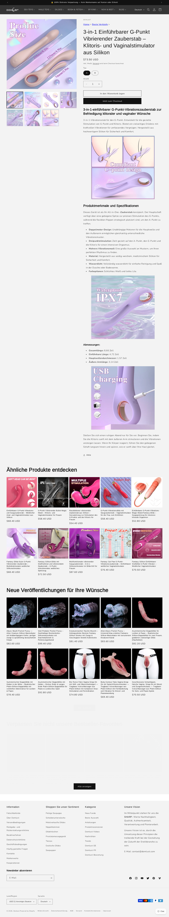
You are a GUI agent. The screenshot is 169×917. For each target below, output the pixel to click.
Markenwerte (12, 858)
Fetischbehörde (13, 813)
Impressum (107, 911)
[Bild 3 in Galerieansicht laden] (32, 100)
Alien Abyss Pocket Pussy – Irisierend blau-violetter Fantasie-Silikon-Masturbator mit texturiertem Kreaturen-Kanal (116, 634)
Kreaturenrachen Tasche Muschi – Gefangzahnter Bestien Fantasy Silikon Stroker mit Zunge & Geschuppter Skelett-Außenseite (83, 634)
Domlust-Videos (92, 831)
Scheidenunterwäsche (55, 817)
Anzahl (86, 79)
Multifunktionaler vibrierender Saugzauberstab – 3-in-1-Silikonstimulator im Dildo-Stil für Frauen (83, 565)
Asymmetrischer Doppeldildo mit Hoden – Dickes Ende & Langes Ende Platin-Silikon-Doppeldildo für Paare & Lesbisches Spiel (52, 685)
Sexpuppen (51, 850)
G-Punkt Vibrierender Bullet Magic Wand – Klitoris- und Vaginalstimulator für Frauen (52, 513)
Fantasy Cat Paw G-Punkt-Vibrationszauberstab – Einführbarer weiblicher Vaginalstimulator (116, 564)
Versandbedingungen (16, 822)
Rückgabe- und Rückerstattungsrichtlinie (18, 829)
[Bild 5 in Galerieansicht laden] (68, 100)
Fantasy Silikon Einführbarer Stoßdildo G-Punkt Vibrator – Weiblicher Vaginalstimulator (144, 564)
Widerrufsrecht (43, 911)
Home (86, 24)
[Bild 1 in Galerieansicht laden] (15, 100)
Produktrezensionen (94, 827)
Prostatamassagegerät (56, 836)
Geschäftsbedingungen (17, 844)
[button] (148, 10)
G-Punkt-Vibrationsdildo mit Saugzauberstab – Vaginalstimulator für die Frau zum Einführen (116, 513)
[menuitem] (29, 9)
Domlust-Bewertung (94, 855)
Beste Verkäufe (100, 24)
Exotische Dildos (53, 845)
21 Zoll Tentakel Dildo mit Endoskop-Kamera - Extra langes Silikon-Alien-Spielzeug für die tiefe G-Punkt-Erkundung (25, 777)
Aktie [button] (88, 455)
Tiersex (49, 841)
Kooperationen (13, 863)
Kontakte (11, 853)
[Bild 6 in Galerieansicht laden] (15, 118)
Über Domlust (13, 817)
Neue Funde (90, 813)
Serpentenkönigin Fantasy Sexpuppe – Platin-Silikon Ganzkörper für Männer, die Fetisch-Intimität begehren (63, 777)
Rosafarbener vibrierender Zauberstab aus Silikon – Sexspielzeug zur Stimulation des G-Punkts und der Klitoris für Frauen (83, 515)
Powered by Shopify (27, 911)
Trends (88, 841)
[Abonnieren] (51, 878)
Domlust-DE (90, 845)
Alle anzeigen (84, 707)
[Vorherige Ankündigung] (7, 2)
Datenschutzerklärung (59, 911)
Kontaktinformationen (92, 911)
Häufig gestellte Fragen (17, 849)
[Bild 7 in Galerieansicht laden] (32, 118)
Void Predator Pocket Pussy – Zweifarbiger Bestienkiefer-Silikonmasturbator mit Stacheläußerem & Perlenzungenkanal (50, 635)
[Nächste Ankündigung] (161, 2)
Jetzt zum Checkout (112, 101)
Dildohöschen (52, 831)
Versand (96, 63)
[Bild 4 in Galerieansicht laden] (50, 100)
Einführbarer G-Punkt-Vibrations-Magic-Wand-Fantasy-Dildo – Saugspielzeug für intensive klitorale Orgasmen (145, 514)
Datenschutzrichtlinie (16, 839)
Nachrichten (90, 836)
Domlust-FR (90, 850)
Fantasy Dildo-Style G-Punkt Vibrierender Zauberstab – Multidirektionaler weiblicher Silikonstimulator (19, 565)
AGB (71, 911)
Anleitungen (90, 822)
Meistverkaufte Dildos (55, 822)
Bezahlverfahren (14, 835)
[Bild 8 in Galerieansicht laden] (50, 118)
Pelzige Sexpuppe (54, 813)
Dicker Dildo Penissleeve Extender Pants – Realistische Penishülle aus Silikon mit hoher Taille (104, 777)
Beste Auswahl (92, 817)
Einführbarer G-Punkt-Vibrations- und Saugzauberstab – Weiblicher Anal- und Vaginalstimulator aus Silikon (21, 514)
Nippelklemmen (53, 827)
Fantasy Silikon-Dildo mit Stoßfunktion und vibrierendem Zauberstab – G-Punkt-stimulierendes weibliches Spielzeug (51, 566)
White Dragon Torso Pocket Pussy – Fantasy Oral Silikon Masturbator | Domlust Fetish (143, 776)
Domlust (16, 911)
